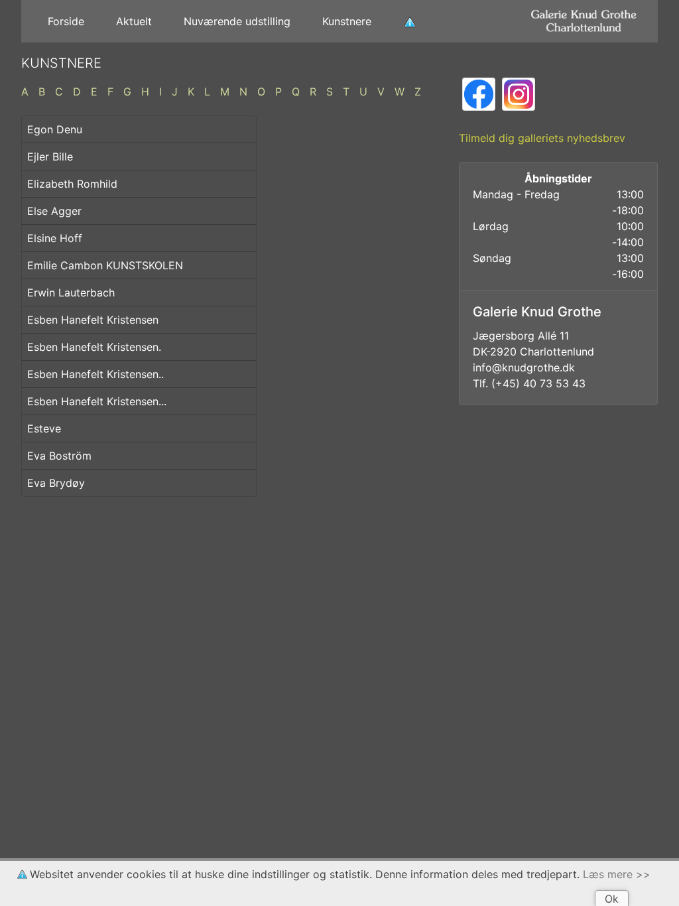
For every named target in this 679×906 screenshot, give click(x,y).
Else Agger (54, 211)
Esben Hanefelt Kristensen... (96, 401)
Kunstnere (346, 21)
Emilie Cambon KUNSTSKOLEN (105, 265)
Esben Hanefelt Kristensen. (94, 347)
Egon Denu (54, 129)
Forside (66, 21)
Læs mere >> (616, 874)
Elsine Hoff (54, 238)
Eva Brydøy (56, 482)
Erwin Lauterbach (71, 292)
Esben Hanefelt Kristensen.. (95, 374)
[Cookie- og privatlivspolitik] (410, 21)
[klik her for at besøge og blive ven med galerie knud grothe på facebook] (478, 92)
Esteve (44, 428)
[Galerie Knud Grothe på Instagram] (518, 92)
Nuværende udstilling (237, 21)
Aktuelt (134, 21)
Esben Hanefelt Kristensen (92, 319)
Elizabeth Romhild (72, 183)
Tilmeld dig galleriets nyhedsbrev (542, 138)
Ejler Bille (50, 156)
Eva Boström (59, 455)
